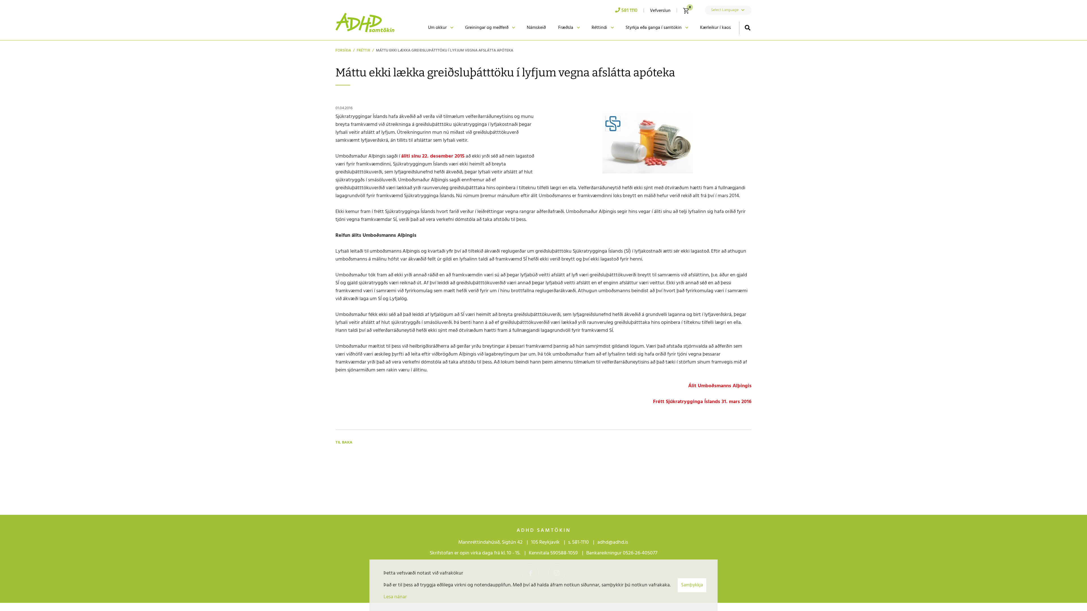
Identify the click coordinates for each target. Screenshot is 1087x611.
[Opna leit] (747, 27)
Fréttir (363, 50)
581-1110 (580, 542)
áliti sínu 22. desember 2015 (433, 156)
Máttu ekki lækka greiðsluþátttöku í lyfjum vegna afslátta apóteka (444, 50)
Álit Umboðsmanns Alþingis (720, 386)
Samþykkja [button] (692, 585)
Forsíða (343, 50)
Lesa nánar (395, 597)
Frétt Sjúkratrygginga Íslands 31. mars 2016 (702, 402)
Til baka (343, 442)
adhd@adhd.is (613, 542)
